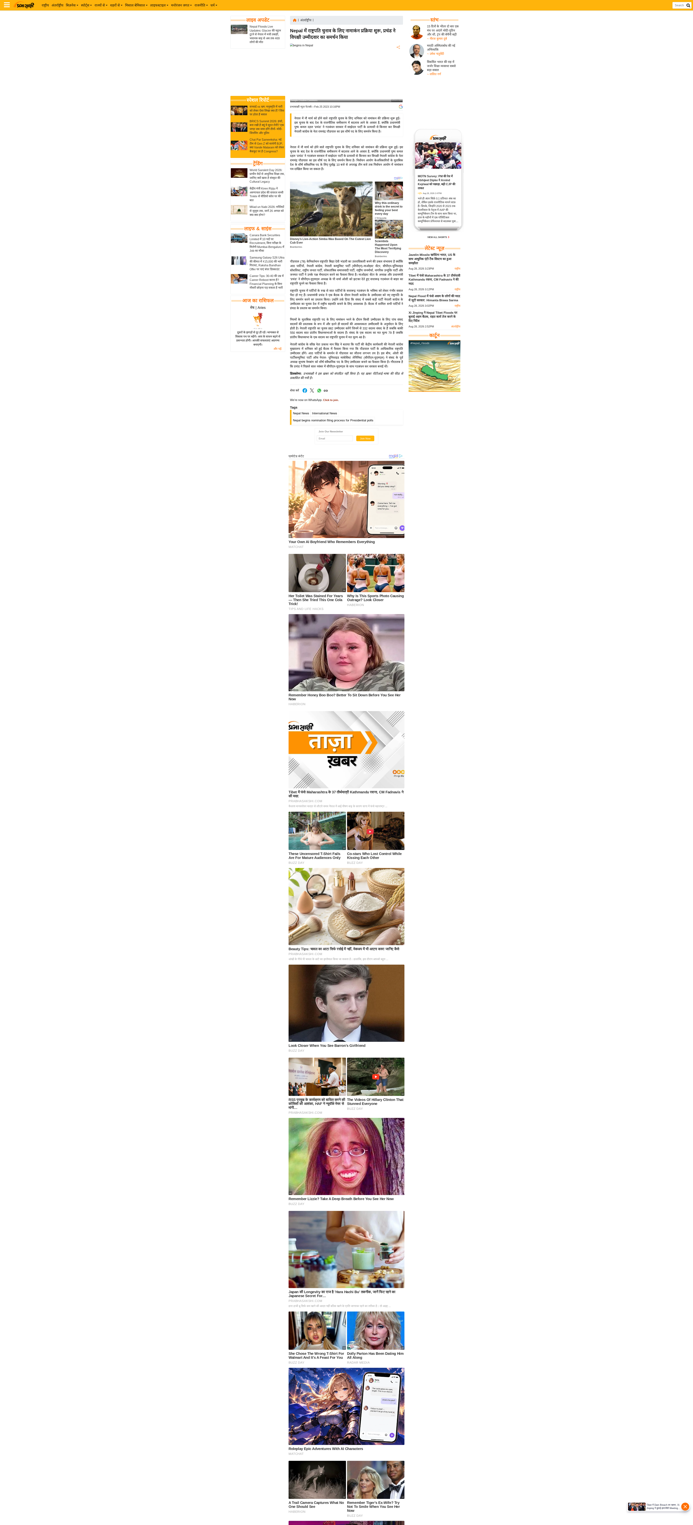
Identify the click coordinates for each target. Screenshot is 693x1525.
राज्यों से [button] (100, 5)
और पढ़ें (277, 348)
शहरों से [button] (115, 5)
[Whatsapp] (319, 392)
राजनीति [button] (200, 5)
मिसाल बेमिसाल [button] (135, 5)
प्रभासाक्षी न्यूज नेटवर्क (301, 106)
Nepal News (301, 413)
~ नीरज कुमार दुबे (437, 38)
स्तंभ (434, 20)
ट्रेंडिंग (258, 163)
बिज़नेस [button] (71, 5)
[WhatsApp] (398, 73)
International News (324, 413)
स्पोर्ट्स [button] (85, 5)
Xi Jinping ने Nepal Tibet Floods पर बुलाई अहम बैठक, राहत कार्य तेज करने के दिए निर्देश (433, 317)
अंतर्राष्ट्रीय (57, 5)
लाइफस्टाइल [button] (158, 5)
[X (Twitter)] (398, 66)
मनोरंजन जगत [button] (180, 5)
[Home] (295, 19)
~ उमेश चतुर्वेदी (435, 54)
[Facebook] (398, 58)
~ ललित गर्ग (434, 74)
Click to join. (330, 400)
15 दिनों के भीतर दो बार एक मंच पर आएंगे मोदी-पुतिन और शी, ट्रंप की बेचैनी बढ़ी (443, 30)
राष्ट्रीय (45, 5)
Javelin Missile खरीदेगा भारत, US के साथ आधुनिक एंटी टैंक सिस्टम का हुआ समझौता (432, 259)
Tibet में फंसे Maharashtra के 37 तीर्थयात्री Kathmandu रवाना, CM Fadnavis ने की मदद (434, 279)
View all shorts (437, 237)
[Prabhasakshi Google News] (401, 107)
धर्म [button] (212, 5)
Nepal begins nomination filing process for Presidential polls (333, 420)
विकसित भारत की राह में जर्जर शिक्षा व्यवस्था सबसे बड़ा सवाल (441, 66)
